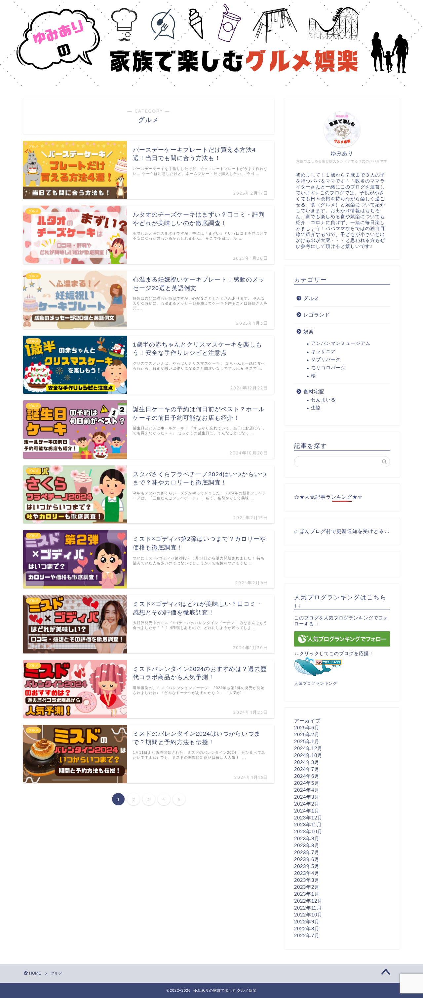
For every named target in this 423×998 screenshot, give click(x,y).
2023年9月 (307, 838)
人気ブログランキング (315, 683)
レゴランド (316, 314)
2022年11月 (308, 908)
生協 (316, 407)
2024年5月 (307, 783)
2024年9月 (307, 762)
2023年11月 (308, 824)
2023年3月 (307, 880)
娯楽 (308, 331)
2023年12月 (308, 817)
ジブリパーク (326, 359)
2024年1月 (307, 811)
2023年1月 (307, 894)
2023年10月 (308, 831)
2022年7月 (307, 935)
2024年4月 (307, 790)
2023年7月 (307, 852)
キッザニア (323, 351)
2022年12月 (308, 901)
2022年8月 (307, 928)
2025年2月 (307, 734)
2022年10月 (308, 914)
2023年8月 (307, 845)
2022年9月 (307, 921)
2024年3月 (307, 797)
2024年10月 (308, 755)
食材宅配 (314, 391)
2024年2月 (307, 804)
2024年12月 (308, 748)
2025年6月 (307, 727)
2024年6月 (307, 776)
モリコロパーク (328, 367)
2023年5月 (307, 866)
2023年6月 (307, 859)
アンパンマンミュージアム (340, 343)
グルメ (311, 298)
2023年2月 (307, 887)
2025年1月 (307, 741)
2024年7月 (307, 769)
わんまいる (323, 399)
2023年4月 (307, 873)
